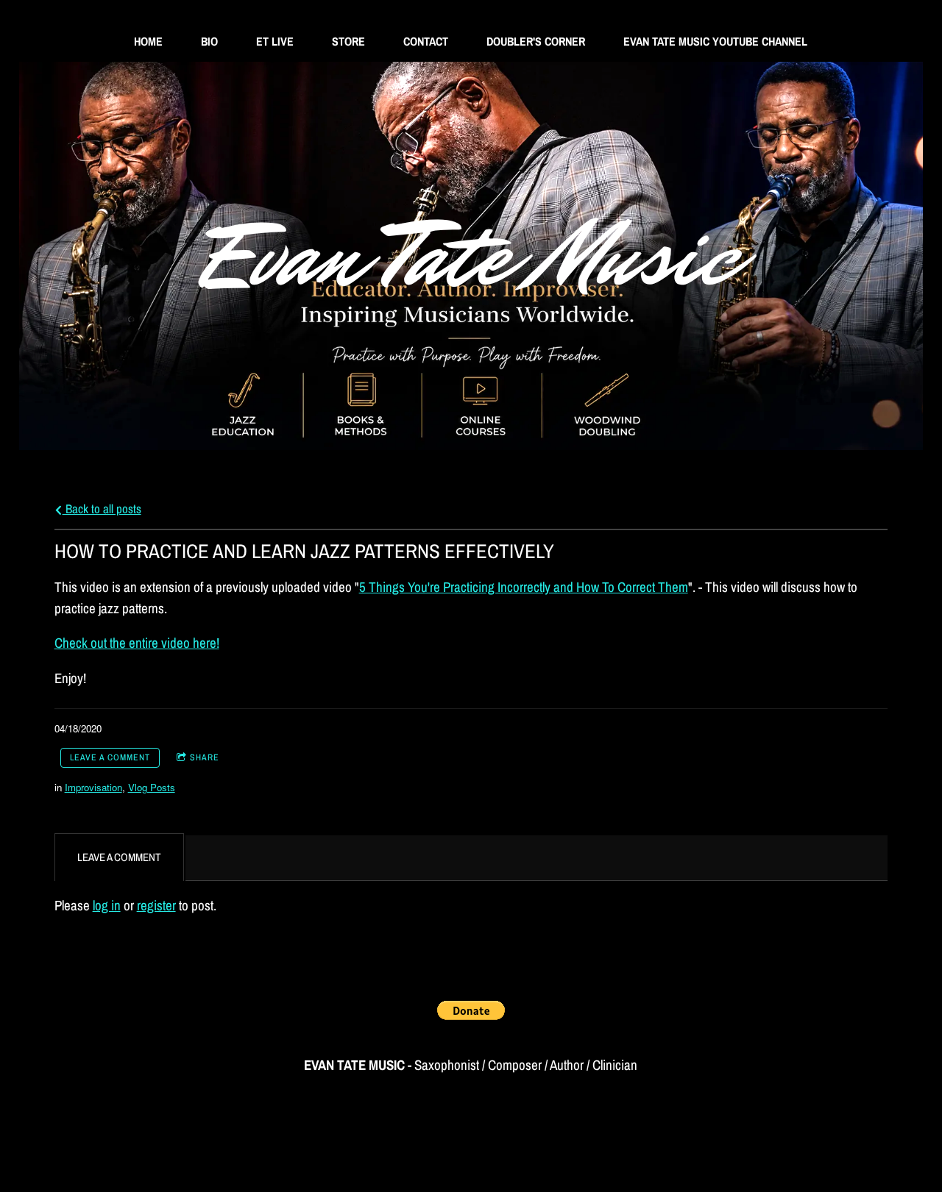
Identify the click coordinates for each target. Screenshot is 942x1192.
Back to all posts (102, 508)
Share (204, 757)
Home (148, 41)
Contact (425, 41)
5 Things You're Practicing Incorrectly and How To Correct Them (523, 586)
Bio (209, 41)
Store (348, 41)
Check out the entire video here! (136, 642)
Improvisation (93, 787)
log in (107, 905)
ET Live (275, 41)
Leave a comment (110, 757)
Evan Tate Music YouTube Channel (715, 41)
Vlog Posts (151, 787)
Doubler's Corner (535, 41)
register (156, 905)
